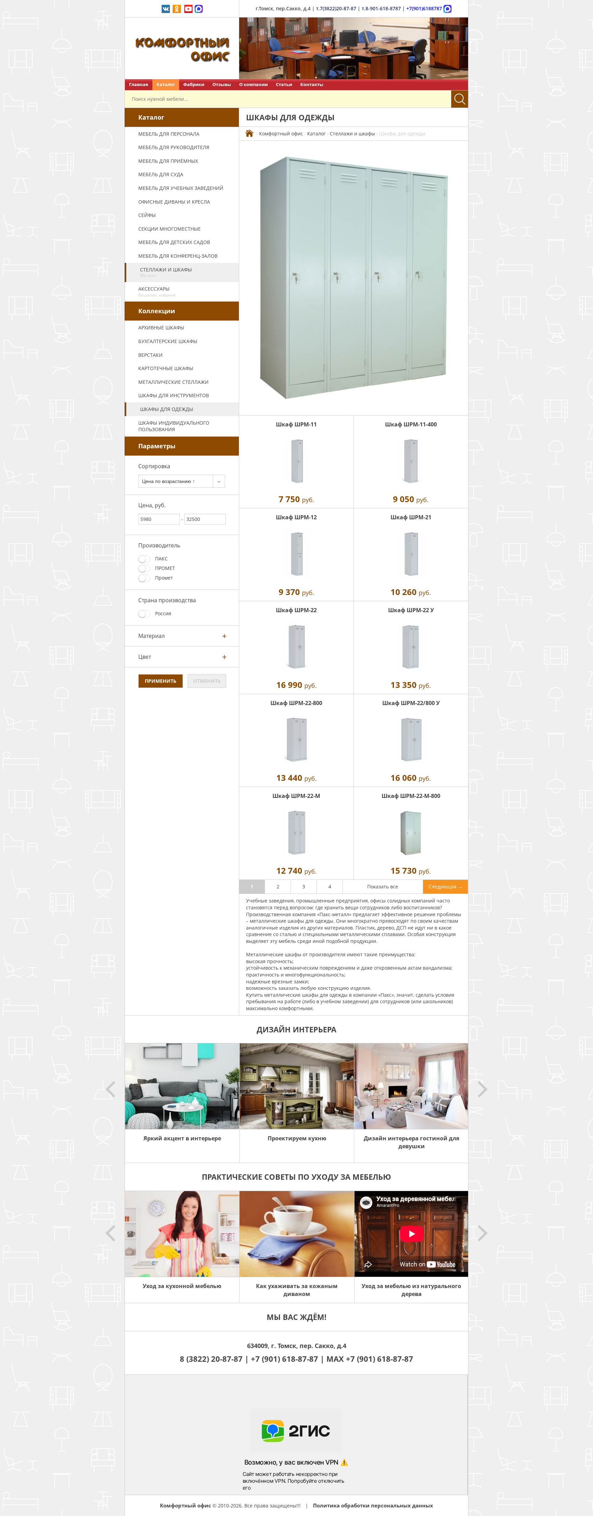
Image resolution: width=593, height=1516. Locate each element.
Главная (138, 84)
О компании (253, 84)
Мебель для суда (160, 174)
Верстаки (150, 355)
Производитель (159, 545)
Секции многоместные (169, 229)
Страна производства (167, 600)
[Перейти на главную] (182, 48)
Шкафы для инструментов (173, 395)
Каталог (165, 84)
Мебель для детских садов (174, 242)
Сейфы (147, 215)
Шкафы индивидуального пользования (173, 426)
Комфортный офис (281, 133)
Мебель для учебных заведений (180, 188)
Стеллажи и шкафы (166, 272)
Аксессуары (157, 292)
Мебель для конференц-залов (178, 256)
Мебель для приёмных (168, 161)
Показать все (382, 886)
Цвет (144, 656)
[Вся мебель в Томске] (249, 133)
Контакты (311, 84)
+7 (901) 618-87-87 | (287, 1359)
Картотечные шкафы (165, 368)
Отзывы (221, 84)
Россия (162, 613)
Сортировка (154, 466)
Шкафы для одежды (166, 409)
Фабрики (193, 84)
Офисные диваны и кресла (174, 201)
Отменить (207, 681)
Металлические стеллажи (173, 382)
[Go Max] (199, 8)
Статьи (284, 84)
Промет (163, 577)
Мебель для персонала (168, 134)
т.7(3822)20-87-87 (336, 8)
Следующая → (446, 886)
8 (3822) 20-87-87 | (215, 1359)
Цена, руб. (152, 505)
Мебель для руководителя (173, 147)
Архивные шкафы (161, 327)
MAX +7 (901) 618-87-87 (369, 1359)
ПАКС (161, 558)
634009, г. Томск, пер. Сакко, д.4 (296, 1346)
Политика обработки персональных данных (373, 1505)
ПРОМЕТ (164, 568)
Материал (151, 635)
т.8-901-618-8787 (381, 8)
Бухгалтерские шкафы (167, 341)
